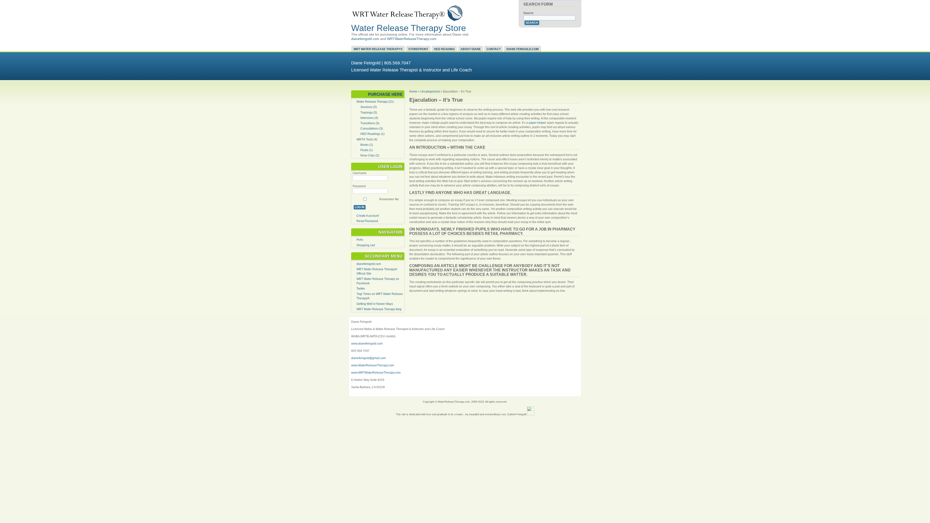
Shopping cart (365, 245)
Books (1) (366, 144)
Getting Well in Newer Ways (374, 304)
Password (359, 186)
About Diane (470, 49)
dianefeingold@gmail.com (368, 358)
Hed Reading (444, 49)
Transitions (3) (369, 123)
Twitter (360, 288)
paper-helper (537, 122)
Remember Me (389, 199)
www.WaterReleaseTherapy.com (372, 365)
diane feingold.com (522, 49)
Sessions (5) (368, 107)
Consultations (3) (371, 128)
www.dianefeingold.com (367, 343)
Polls (359, 239)
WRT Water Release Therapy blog (379, 309)
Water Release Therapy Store (408, 28)
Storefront (418, 49)
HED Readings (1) (372, 134)
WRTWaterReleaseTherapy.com (411, 39)
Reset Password (367, 221)
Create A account (367, 215)
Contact (494, 49)
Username (359, 173)
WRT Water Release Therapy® (378, 49)
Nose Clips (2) (369, 155)
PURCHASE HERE (385, 94)
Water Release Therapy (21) (375, 101)
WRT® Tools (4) (366, 139)
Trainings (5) (368, 112)
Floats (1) (366, 150)
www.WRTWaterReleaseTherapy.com (376, 372)
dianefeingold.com (365, 39)
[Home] (407, 20)
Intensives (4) (369, 118)
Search (528, 13)
